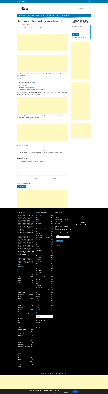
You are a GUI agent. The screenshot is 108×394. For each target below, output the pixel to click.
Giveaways (20, 303)
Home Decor (20, 307)
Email (73, 28)
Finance (58, 15)
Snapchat (20, 342)
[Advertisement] (42, 42)
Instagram (33, 82)
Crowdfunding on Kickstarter (25, 285)
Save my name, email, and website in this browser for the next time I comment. (34, 181)
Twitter (19, 366)
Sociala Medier (21, 348)
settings (66, 392)
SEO (18, 340)
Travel (19, 364)
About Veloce (39, 325)
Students (20, 353)
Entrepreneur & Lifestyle (24, 294)
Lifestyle (20, 324)
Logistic (20, 327)
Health (19, 305)
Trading (19, 362)
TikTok (19, 359)
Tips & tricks (21, 361)
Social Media (22, 15)
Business (37, 15)
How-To (43, 15)
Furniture (20, 300)
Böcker (19, 278)
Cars (19, 284)
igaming (19, 311)
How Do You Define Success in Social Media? (53, 151)
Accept (75, 391)
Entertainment (21, 292)
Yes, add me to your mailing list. (25, 183)
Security (20, 338)
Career (19, 282)
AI (18, 274)
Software (20, 350)
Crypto (19, 289)
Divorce (19, 290)
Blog (19, 276)
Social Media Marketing (24, 346)
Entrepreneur (50, 15)
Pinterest (20, 335)
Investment (20, 318)
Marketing (30, 15)
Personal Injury (22, 333)
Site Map (38, 327)
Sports (19, 351)
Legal (19, 322)
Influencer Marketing (23, 313)
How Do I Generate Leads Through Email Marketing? (30, 151)
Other (19, 331)
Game (19, 301)
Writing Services (65, 15)
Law (18, 320)
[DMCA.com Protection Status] (21, 266)
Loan (19, 325)
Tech (19, 357)
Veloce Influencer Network (43, 324)
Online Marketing (22, 329)
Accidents (20, 273)
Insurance (20, 316)
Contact (38, 322)
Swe (18, 355)
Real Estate (21, 337)
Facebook (20, 296)
